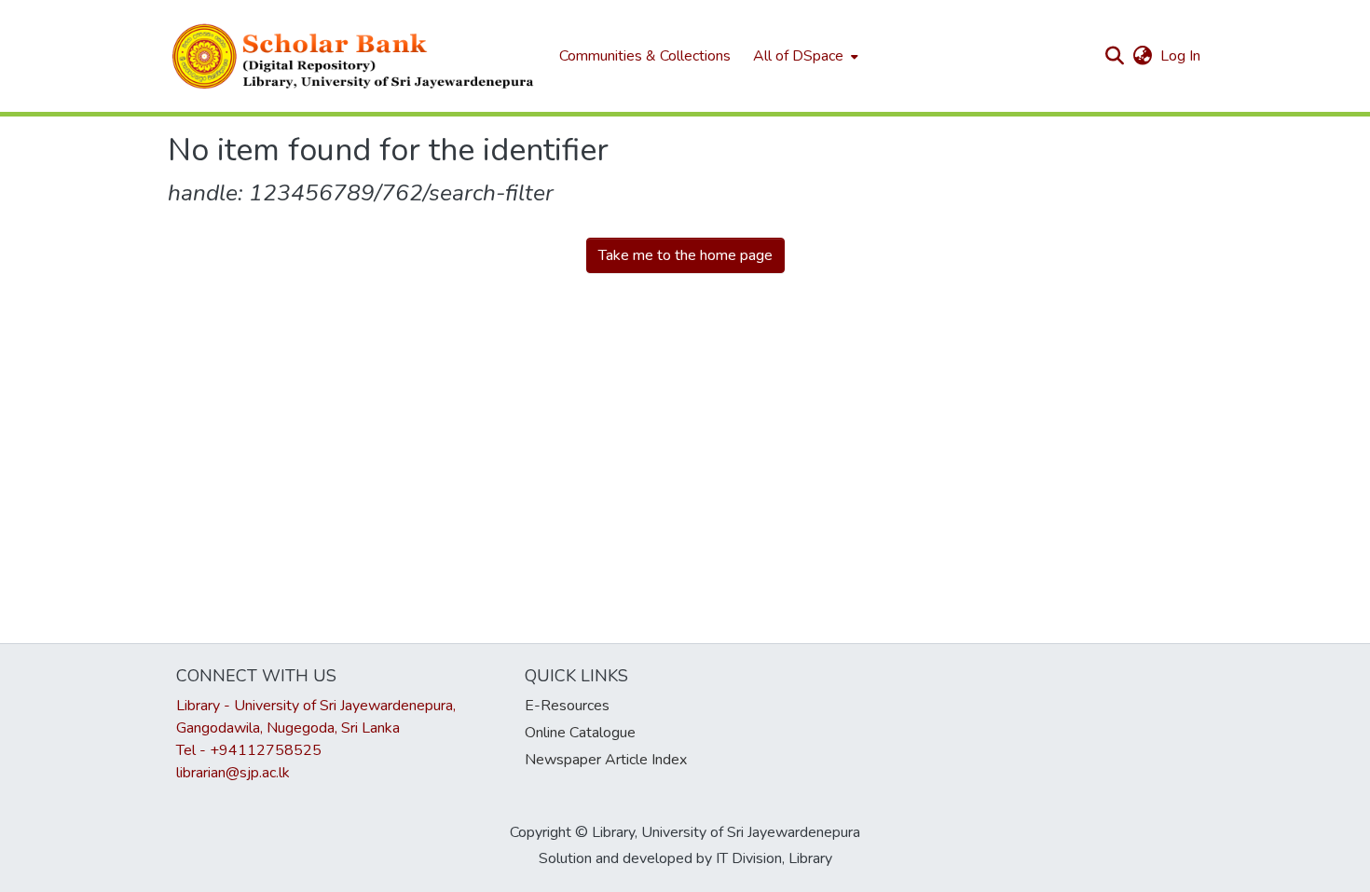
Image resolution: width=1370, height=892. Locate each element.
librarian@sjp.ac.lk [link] (233, 772)
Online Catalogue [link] (580, 732)
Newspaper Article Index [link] (606, 759)
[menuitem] (803, 56)
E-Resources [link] (567, 705)
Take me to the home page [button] (685, 255)
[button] (354, 56)
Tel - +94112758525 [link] (249, 750)
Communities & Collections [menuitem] (645, 56)
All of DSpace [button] (798, 56)
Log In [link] (1181, 56)
